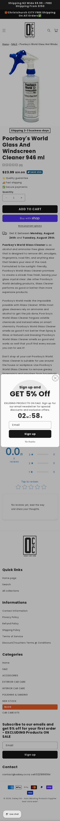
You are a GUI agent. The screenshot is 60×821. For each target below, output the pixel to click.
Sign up (30, 434)
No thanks (30, 441)
